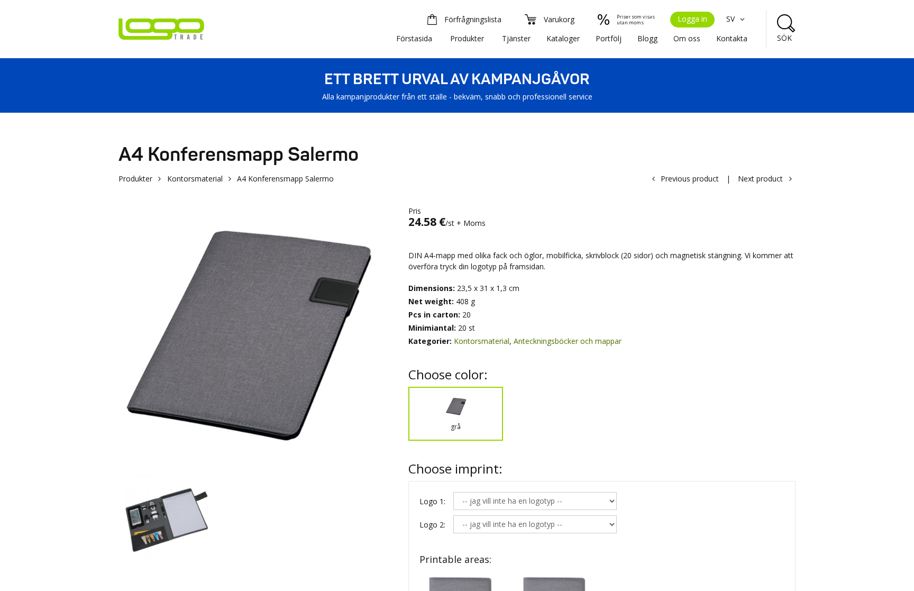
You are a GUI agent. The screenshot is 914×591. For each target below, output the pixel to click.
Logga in (692, 19)
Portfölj (608, 38)
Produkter (467, 38)
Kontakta (731, 38)
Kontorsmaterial (195, 179)
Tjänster (516, 38)
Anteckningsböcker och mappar (567, 341)
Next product (760, 179)
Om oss (686, 38)
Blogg (647, 38)
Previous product (690, 179)
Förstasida (414, 38)
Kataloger (563, 38)
